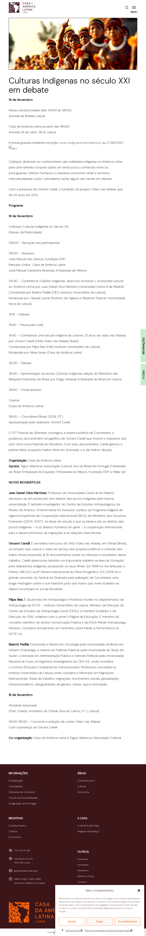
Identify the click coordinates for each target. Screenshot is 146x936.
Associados (82, 859)
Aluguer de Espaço (88, 831)
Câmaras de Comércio (22, 792)
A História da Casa (88, 825)
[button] (139, 890)
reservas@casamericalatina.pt (80, 143)
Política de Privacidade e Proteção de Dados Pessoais (108, 930)
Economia (83, 792)
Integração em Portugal (22, 803)
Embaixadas (16, 780)
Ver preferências (127, 921)
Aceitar (72, 921)
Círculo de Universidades (23, 797)
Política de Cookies (74, 930)
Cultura (81, 786)
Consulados (16, 786)
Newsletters (82, 870)
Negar (99, 921)
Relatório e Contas (85, 876)
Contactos (82, 882)
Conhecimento (86, 780)
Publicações (82, 864)
